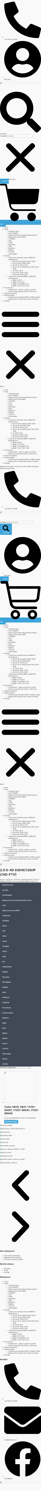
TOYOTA (11, 252)
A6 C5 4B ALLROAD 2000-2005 (24, 261)
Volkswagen (12, 254)
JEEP (4, 956)
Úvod (6, 228)
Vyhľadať (3, 136)
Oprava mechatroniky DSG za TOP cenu (22, 291)
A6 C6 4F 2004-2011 (20, 265)
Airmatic (7, 256)
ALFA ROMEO (13, 233)
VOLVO (4, 1059)
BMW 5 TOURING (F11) (21, 284)
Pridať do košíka (11, 1122)
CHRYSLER (6, 915)
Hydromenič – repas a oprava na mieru (22, 290)
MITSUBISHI (6, 982)
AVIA (4, 905)
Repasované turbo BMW (17, 237)
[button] (20, 113)
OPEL (10, 246)
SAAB (4, 1023)
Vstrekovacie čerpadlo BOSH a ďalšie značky (24, 297)
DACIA (4, 926)
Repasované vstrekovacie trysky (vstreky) (23, 299)
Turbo (6, 229)
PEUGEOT (5, 997)
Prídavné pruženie (10, 293)
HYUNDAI (5, 946)
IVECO (4, 951)
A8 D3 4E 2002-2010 (20, 273)
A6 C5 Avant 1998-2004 (21, 263)
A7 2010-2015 (18, 271)
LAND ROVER (7, 967)
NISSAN (5, 987)
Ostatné (5, 1064)
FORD (10, 243)
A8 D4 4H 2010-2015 (20, 275)
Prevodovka (8, 288)
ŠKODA (11, 250)
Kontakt (7, 301)
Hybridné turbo (13, 231)
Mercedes (11, 244)
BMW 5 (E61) (17, 280)
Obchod (9, 880)
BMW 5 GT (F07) (18, 282)
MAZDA (5, 972)
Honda (4, 941)
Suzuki (4, 1043)
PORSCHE (5, 1002)
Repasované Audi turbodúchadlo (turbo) (22, 235)
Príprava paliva (9, 295)
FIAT (10, 241)
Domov (2, 880)
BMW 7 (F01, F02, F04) (21, 286)
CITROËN (11, 239)
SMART (5, 1038)
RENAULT (11, 248)
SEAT (4, 1028)
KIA (3, 962)
